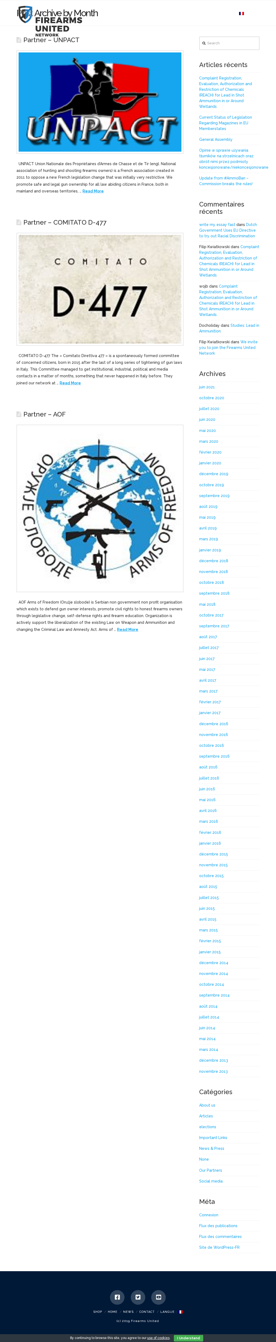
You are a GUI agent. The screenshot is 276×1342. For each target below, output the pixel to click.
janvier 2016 (210, 843)
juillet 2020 (209, 409)
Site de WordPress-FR (219, 1247)
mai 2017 (207, 669)
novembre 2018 (213, 572)
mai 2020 (207, 430)
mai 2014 (207, 1039)
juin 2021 (207, 387)
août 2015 (208, 886)
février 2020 (210, 452)
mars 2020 (208, 441)
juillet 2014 (209, 1017)
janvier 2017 (209, 713)
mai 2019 (207, 517)
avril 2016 (208, 810)
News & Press (211, 1148)
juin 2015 (207, 908)
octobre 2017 (211, 615)
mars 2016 (208, 821)
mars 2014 (208, 1049)
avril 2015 (207, 919)
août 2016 (208, 767)
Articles (206, 1116)
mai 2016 (207, 800)
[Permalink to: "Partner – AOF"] (100, 508)
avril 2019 (208, 528)
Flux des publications (218, 1226)
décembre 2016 (213, 724)
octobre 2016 (211, 745)
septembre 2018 (214, 593)
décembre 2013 (213, 1060)
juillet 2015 (209, 897)
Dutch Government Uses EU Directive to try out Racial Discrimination (228, 230)
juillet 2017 (209, 647)
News (128, 1312)
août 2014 (208, 1006)
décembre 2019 (213, 474)
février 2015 (210, 941)
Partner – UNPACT (51, 40)
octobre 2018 (211, 582)
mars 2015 (208, 930)
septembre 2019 (214, 496)
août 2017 (208, 637)
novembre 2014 (213, 973)
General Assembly (216, 139)
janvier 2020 (210, 463)
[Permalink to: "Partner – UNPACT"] (100, 102)
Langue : (169, 1312)
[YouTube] (158, 1297)
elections (207, 1127)
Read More (93, 191)
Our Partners (210, 1170)
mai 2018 (207, 604)
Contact (147, 1312)
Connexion (208, 1215)
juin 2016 (207, 789)
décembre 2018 (213, 561)
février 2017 (210, 702)
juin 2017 (207, 659)
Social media (211, 1181)
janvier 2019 (210, 550)
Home (113, 1312)
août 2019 (208, 506)
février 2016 (210, 832)
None (204, 1159)
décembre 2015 (213, 854)
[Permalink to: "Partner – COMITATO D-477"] (100, 289)
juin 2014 (207, 1028)
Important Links (213, 1137)
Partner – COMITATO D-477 (65, 222)
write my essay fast (217, 224)
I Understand (188, 1338)
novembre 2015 (213, 865)
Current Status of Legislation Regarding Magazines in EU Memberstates (225, 123)
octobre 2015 (211, 876)
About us (207, 1105)
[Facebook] (117, 1297)
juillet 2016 (209, 778)
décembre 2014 (213, 963)
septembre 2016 (214, 756)
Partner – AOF (44, 414)
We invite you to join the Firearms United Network (228, 347)
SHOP (97, 1312)
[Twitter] (138, 1297)
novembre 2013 (213, 1071)
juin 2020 (207, 419)
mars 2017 (208, 691)
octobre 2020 (211, 398)
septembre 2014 (214, 995)
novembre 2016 (213, 734)
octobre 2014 (211, 984)
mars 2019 (208, 539)
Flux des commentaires (220, 1236)
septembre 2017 (214, 626)
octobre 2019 (211, 485)
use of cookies (158, 1338)
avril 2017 (207, 680)
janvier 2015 (210, 952)
